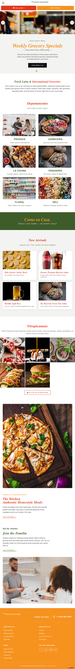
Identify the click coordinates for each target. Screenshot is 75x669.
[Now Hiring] (40, 71)
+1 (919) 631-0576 (63, 616)
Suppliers (42, 633)
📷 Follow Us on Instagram (37, 392)
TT (56, 650)
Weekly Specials (9, 633)
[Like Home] (34, 71)
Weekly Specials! (55, 8)
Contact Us (7, 655)
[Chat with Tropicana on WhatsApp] (71, 667)
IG (46, 650)
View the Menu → (9, 517)
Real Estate (42, 639)
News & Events (8, 649)
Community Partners (45, 636)
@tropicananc (37, 325)
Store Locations (8, 630)
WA (51, 650)
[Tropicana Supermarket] (40, 3)
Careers (41, 630)
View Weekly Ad (37, 65)
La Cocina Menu (8, 636)
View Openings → (9, 550)
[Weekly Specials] (36, 71)
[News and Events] (38, 71)
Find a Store (20, 8)
